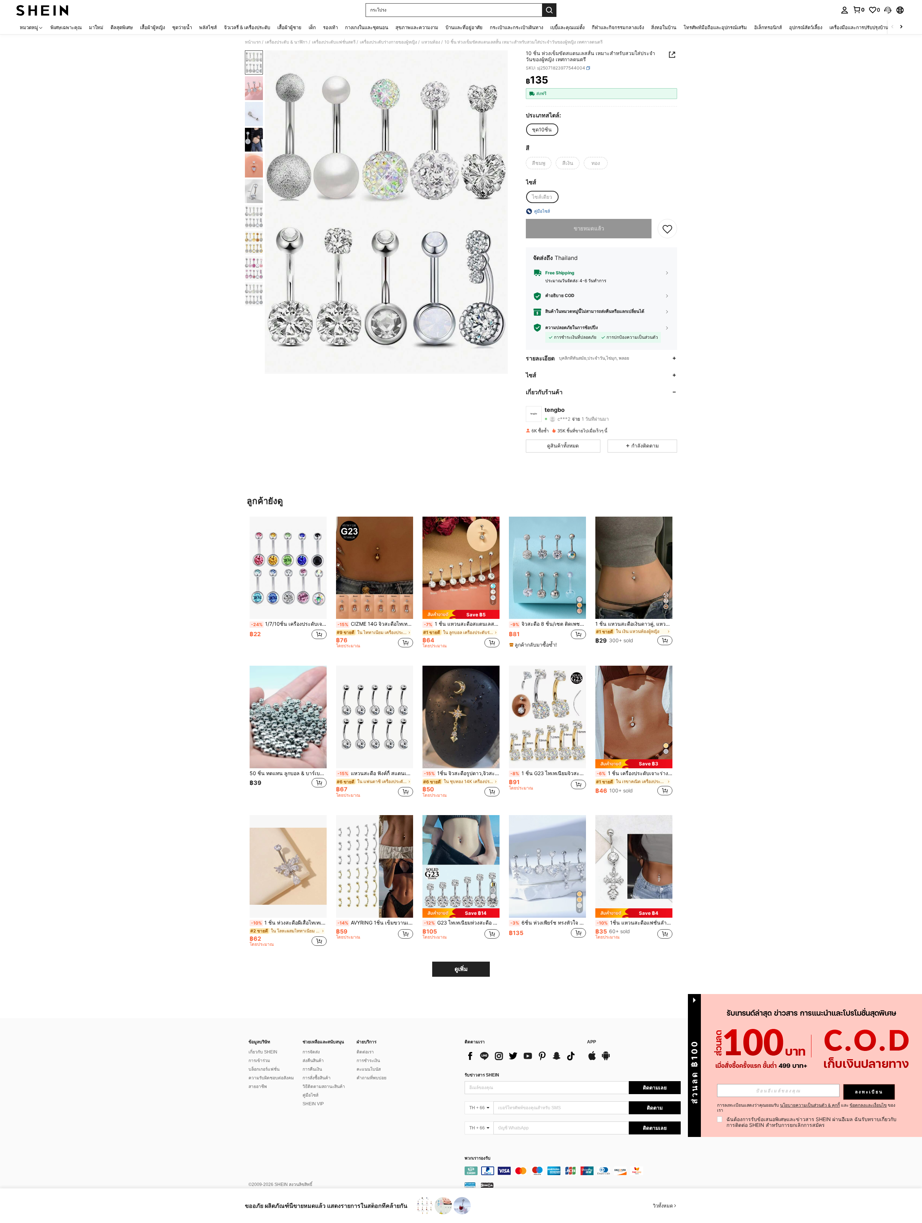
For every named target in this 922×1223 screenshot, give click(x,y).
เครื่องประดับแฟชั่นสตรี (333, 42)
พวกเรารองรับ (478, 1158)
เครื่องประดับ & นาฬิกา (286, 42)
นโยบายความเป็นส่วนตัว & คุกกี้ (810, 1105)
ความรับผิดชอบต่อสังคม (271, 1077)
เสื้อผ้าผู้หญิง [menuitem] (152, 27)
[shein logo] (42, 10)
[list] (522, 1056)
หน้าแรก (253, 42)
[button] (887, 10)
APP (591, 1042)
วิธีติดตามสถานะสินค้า (324, 1086)
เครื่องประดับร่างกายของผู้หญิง (388, 42)
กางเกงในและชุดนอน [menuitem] (366, 27)
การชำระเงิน (368, 1060)
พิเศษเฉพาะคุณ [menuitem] (66, 27)
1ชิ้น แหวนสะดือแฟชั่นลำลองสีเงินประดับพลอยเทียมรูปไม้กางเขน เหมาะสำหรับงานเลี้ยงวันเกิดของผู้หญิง (634, 923)
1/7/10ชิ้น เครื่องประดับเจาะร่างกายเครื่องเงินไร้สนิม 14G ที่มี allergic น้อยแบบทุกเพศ (289, 624)
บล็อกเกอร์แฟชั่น (264, 1069)
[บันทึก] (667, 228)
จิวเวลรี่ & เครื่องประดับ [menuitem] (247, 27)
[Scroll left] (892, 27)
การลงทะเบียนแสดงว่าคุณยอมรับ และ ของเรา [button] (806, 1108)
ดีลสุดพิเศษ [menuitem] (122, 27)
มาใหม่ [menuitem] (96, 27)
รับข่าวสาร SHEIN (482, 1075)
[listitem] (288, 585)
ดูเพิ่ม (461, 969)
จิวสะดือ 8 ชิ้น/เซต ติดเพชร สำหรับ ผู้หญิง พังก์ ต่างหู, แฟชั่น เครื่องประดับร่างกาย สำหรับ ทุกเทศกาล (548, 624)
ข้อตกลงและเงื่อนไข (868, 1105)
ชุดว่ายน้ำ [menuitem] (182, 27)
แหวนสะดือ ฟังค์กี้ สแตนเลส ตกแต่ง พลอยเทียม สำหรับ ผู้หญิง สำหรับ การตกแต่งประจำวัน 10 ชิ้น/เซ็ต (375, 773)
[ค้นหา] (549, 10)
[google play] (606, 1059)
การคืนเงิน (312, 1069)
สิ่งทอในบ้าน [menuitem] (663, 27)
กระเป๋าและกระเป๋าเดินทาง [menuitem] (516, 27)
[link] (858, 9)
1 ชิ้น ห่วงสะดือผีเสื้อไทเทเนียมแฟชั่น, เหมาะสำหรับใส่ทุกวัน (289, 923)
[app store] (592, 1059)
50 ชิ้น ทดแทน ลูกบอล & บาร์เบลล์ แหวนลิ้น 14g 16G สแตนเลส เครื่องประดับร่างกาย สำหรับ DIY (288, 773)
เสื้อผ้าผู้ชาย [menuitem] (289, 27)
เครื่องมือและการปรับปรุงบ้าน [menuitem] (859, 27)
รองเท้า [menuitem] (330, 27)
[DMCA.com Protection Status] (487, 1184)
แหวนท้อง (430, 42)
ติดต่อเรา (365, 1052)
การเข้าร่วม (259, 1060)
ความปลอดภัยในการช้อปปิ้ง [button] (571, 327)
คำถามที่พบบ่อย (371, 1077)
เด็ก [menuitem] (312, 27)
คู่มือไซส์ (310, 1095)
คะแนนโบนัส (369, 1069)
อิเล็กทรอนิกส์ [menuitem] (768, 27)
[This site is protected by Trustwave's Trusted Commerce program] (470, 1184)
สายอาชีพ (258, 1086)
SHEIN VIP (313, 1103)
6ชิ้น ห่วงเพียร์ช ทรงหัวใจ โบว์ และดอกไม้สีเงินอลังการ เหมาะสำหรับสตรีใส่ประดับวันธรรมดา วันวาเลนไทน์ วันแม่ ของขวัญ (548, 923)
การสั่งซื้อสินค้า (317, 1077)
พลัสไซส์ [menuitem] (208, 27)
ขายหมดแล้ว (589, 228)
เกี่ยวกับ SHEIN (263, 1052)
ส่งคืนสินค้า (313, 1060)
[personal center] (844, 10)
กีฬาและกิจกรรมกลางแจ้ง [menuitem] (618, 27)
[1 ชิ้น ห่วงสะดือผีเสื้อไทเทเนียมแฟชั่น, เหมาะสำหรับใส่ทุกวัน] (288, 866)
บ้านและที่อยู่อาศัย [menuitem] (464, 27)
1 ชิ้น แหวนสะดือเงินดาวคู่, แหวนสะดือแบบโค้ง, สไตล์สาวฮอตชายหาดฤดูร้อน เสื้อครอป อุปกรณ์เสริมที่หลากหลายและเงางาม (633, 624)
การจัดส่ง (311, 1052)
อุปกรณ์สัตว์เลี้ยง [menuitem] (805, 27)
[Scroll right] (901, 27)
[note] (461, 614)
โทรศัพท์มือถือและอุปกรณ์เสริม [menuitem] (715, 27)
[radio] (542, 129)
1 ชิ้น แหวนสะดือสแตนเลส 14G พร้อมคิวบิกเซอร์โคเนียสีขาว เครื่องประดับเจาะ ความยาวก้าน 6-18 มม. (462, 624)
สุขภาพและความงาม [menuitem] (416, 27)
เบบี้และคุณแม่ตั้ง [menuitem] (567, 27)
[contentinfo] (573, 1170)
